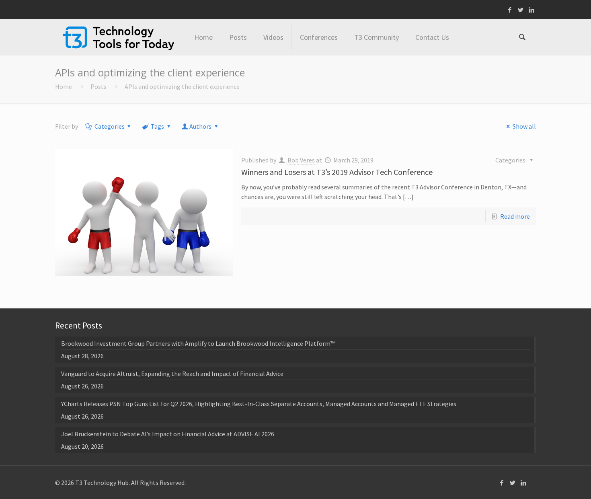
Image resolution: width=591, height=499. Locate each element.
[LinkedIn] (531, 10)
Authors (200, 126)
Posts (98, 86)
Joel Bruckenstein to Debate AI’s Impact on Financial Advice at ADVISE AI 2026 (167, 434)
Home (63, 86)
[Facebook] (510, 10)
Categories (109, 126)
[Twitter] (521, 10)
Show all (524, 126)
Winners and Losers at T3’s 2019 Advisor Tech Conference (337, 172)
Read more (515, 216)
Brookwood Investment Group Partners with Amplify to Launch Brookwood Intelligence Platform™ (197, 343)
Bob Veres (301, 160)
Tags (157, 126)
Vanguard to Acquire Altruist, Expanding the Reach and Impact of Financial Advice (172, 374)
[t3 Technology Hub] (118, 37)
